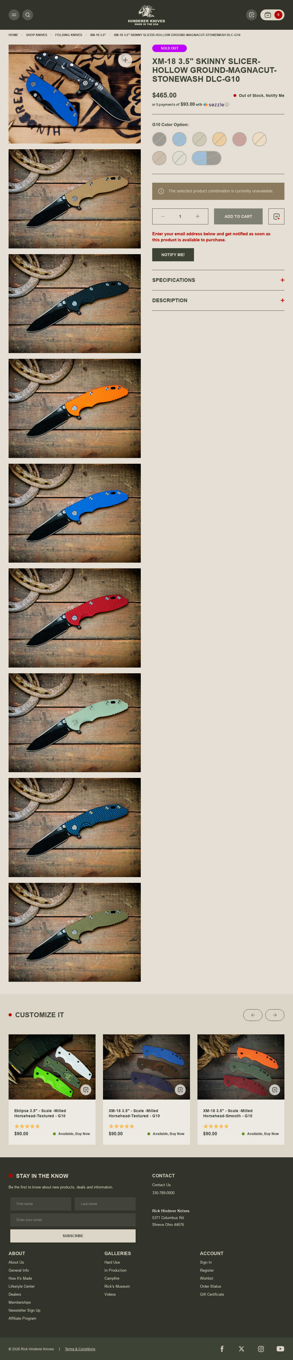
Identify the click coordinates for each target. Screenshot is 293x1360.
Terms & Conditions (80, 1349)
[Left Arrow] (252, 1015)
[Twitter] (241, 1349)
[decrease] (159, 216)
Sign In (206, 1262)
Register (207, 1270)
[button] (218, 103)
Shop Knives (36, 35)
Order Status (210, 1286)
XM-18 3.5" (98, 35)
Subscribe (73, 1236)
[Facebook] (222, 1349)
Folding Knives (68, 35)
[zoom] (125, 60)
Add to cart (238, 216)
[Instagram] (261, 1349)
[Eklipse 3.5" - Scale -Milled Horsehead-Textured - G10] (52, 1067)
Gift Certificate (212, 1294)
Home (13, 35)
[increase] (202, 216)
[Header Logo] (146, 14)
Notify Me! (173, 254)
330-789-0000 (163, 1193)
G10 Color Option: (170, 124)
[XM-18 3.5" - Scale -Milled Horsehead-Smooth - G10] (240, 1067)
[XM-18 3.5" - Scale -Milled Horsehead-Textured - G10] (146, 1067)
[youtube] (280, 1349)
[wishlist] (276, 216)
